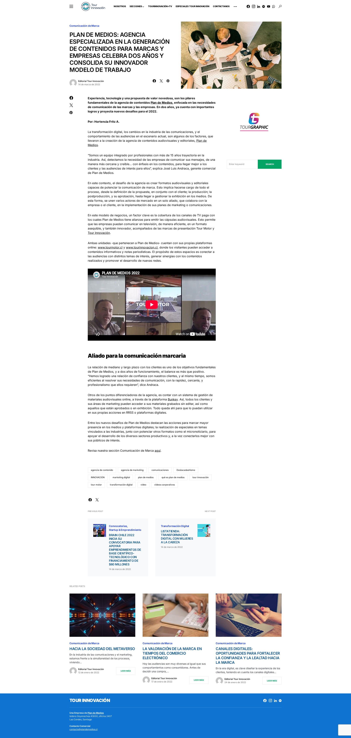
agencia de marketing (132, 470)
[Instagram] (253, 6)
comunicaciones (160, 470)
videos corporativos (164, 484)
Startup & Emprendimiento (125, 529)
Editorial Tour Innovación (91, 81)
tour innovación (201, 477)
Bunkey (173, 399)
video (143, 484)
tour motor (96, 484)
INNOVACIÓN (98, 477)
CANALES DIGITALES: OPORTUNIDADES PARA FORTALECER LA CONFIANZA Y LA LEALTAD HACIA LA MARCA (248, 656)
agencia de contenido (102, 470)
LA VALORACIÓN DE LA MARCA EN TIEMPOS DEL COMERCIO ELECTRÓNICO (172, 653)
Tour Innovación (99, 233)
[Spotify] (263, 6)
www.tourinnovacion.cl (142, 247)
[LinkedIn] (258, 6)
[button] (71, 6)
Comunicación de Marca (84, 25)
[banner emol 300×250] (254, 123)
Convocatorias (118, 526)
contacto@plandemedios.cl (83, 729)
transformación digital (121, 484)
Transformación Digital (175, 526)
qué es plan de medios (173, 477)
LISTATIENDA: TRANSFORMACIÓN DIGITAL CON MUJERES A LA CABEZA (177, 536)
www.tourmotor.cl (110, 247)
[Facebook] (248, 6)
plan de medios (146, 477)
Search (270, 164)
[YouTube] (268, 6)
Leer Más (126, 671)
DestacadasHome (186, 470)
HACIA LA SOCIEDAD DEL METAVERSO (102, 649)
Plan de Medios (96, 712)
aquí (158, 450)
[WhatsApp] (273, 6)
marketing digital (121, 477)
